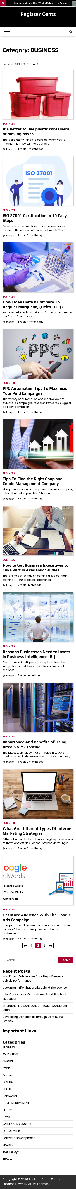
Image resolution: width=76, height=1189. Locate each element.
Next (51, 945)
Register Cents (38, 14)
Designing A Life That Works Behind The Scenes (35, 988)
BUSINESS (9, 123)
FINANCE (8, 1061)
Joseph (10, 149)
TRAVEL (7, 1159)
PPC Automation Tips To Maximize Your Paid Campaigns (35, 391)
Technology (11, 1152)
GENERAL (8, 1082)
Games (8, 1075)
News (6, 1117)
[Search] (70, 32)
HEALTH (7, 1089)
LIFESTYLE (8, 1110)
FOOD (6, 1068)
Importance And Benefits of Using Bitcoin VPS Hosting (34, 744)
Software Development (19, 1138)
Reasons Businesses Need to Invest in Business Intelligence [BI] (36, 654)
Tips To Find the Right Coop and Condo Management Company (33, 481)
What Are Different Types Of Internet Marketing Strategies (38, 831)
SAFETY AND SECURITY (17, 1124)
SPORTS (8, 1145)
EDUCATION (10, 1054)
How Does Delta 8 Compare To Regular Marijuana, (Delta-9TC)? (33, 304)
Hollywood (10, 1096)
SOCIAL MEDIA (12, 1131)
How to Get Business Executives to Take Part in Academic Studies (35, 567)
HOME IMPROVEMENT (16, 1103)
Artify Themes (38, 1184)
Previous (25, 945)
